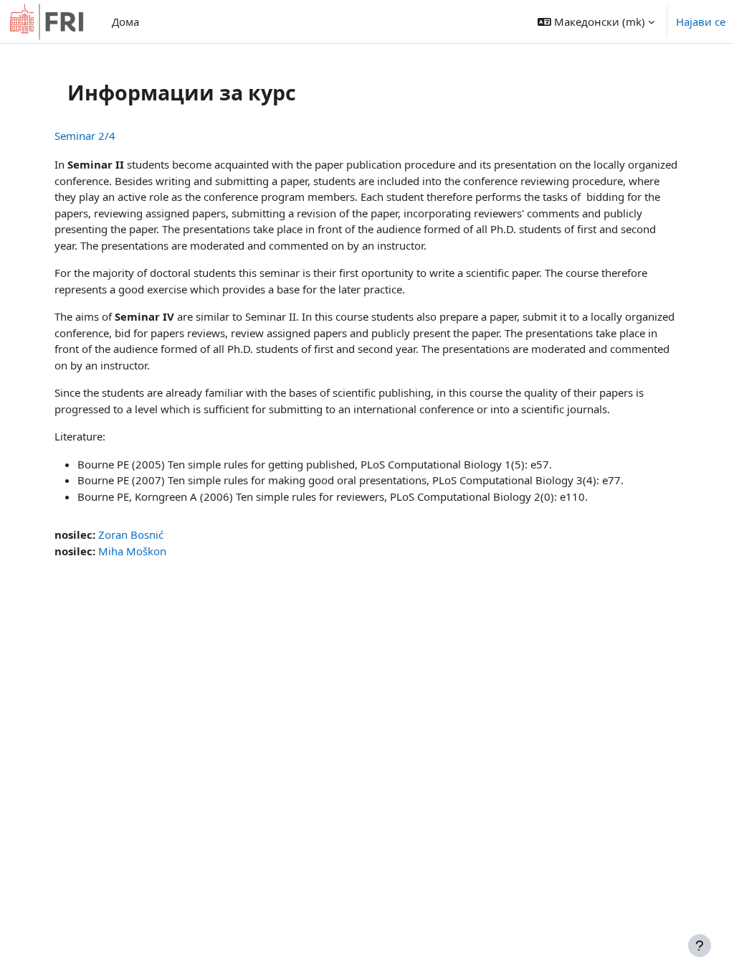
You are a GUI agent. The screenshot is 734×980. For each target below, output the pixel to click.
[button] (596, 21)
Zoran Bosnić (130, 534)
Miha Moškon (132, 551)
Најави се (700, 21)
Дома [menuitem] (125, 21)
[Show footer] (699, 945)
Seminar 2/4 (84, 135)
